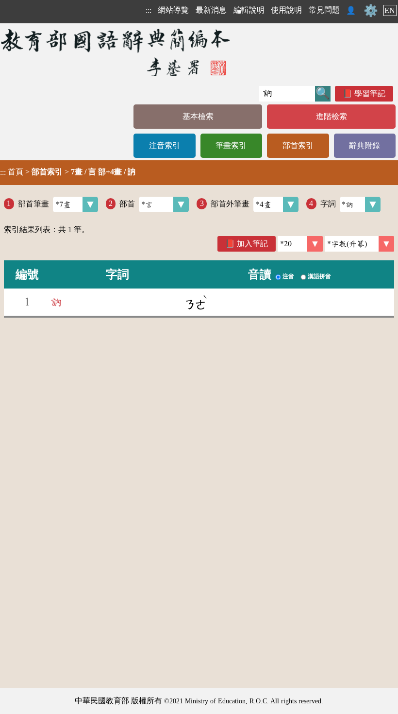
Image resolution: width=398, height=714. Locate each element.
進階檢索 (331, 116)
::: (148, 10)
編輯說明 (249, 10)
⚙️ (371, 10)
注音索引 (164, 145)
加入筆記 (252, 243)
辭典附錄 (364, 145)
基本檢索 (198, 116)
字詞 (328, 203)
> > (67, 172)
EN (389, 10)
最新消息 (211, 10)
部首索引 (298, 145)
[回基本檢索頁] (116, 52)
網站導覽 (173, 10)
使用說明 (286, 10)
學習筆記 (369, 93)
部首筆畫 (33, 203)
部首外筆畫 (230, 203)
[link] (359, 244)
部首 (127, 203)
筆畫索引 (231, 145)
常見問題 (324, 10)
